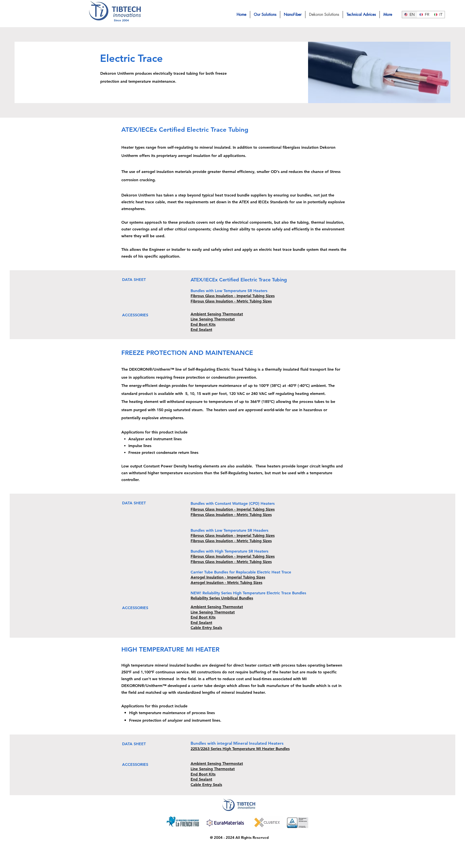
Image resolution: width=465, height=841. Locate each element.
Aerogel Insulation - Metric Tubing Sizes (226, 582)
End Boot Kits (203, 324)
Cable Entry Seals (206, 627)
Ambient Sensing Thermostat (217, 314)
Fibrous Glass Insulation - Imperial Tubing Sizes (233, 296)
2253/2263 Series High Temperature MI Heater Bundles (240, 748)
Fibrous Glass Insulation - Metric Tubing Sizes (231, 301)
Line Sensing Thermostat (213, 319)
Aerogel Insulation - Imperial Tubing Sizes (228, 577)
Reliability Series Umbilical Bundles (222, 598)
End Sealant (201, 329)
